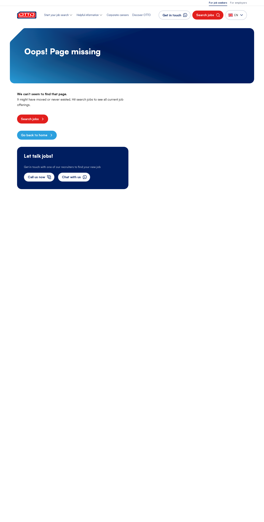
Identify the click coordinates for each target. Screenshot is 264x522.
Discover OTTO (141, 15)
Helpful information (88, 15)
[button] (207, 15)
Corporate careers (118, 15)
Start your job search (56, 15)
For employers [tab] (238, 2)
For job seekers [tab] (218, 2)
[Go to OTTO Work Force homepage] (26, 15)
